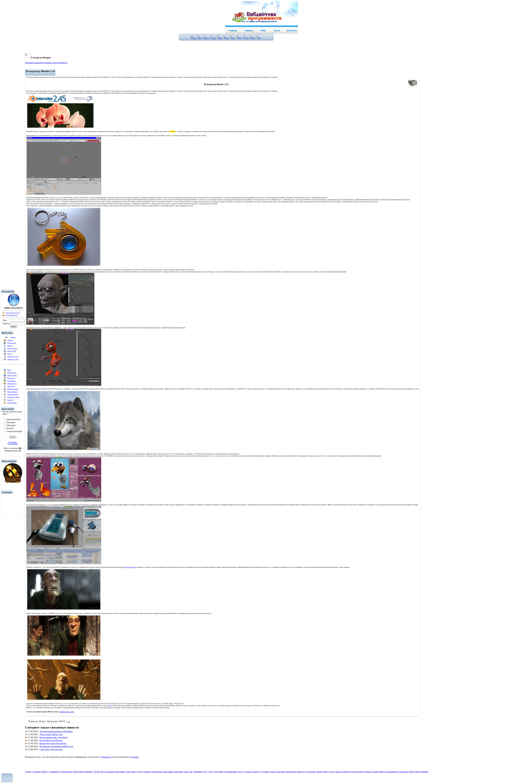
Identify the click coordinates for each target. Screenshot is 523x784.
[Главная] (6, 338)
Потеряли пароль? (12, 315)
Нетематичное (12, 402)
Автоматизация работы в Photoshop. (56, 731)
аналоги (256, 772)
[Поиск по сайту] (5, 349)
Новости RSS (11, 351)
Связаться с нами (12, 359)
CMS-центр (11, 386)
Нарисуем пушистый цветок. (53, 743)
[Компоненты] (5, 381)
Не (98, 772)
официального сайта (67, 712)
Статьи (28, 772)
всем (353, 772)
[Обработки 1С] (5, 384)
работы (368, 772)
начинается (291, 772)
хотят (325, 772)
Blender (88, 772)
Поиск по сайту (12, 348)
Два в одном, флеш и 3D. (51, 734)
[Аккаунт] (5, 341)
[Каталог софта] (5, 376)
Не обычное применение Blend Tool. (56, 746)
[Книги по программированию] (5, 370)
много (134, 772)
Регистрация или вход (13, 313)
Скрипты (10, 400)
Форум (9, 354)
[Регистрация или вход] (4, 313)
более (221, 772)
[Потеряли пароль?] (4, 316)
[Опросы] (5, 346)
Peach (110, 705)
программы (168, 772)
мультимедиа (66, 772)
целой (375, 772)
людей (319, 772)
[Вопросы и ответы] (5, 397)
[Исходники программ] (5, 378)
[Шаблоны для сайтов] (5, 389)
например (178, 772)
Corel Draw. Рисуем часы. (51, 749)
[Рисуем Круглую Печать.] (26, 741)
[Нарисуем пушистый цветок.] (26, 744)
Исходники (11, 378)
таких (273, 772)
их (242, 772)
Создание (265, 772)
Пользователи (11, 343)
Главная (12, 337)
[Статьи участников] (5, 403)
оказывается (392, 772)
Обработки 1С (12, 383)
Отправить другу (13, 356)
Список (55, 63)
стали (215, 772)
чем (239, 772)
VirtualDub (198, 772)
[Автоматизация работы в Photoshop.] (26, 732)
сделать (331, 772)
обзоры (37, 772)
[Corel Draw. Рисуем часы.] (26, 750)
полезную (345, 772)
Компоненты (11, 381)
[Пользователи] (5, 343)
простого (301, 772)
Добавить (63, 63)
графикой (53, 772)
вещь (338, 772)
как (190, 772)
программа (120, 772)
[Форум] (5, 354)
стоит (128, 772)
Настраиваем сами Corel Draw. (53, 737)
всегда (103, 772)
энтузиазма (311, 772)
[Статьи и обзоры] (5, 395)
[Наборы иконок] (5, 392)
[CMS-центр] (5, 387)
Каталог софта (12, 375)
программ (280, 772)
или (205, 772)
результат (360, 772)
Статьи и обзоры (12, 394)
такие (186, 772)
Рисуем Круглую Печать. (51, 740)
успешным (404, 772)
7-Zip (209, 772)
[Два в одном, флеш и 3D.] (26, 735)
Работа (44, 772)
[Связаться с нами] (5, 360)
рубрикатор (105, 757)
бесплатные (156, 772)
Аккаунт (10, 340)
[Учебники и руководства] (5, 373)
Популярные (45, 63)
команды (382, 772)
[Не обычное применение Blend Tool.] (26, 747)
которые (147, 772)
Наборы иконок (12, 391)
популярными (230, 772)
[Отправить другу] (5, 357)
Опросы (10, 345)
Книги (9, 370)
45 (95, 772)
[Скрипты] (5, 400)
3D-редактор (79, 772)
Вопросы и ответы (13, 397)
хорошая (110, 772)
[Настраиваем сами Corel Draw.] (26, 738)
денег (140, 772)
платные (248, 772)
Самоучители (11, 372)
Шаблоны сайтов (12, 389)
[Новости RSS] (5, 351)
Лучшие (36, 63)
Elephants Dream (130, 567)
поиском (135, 757)
